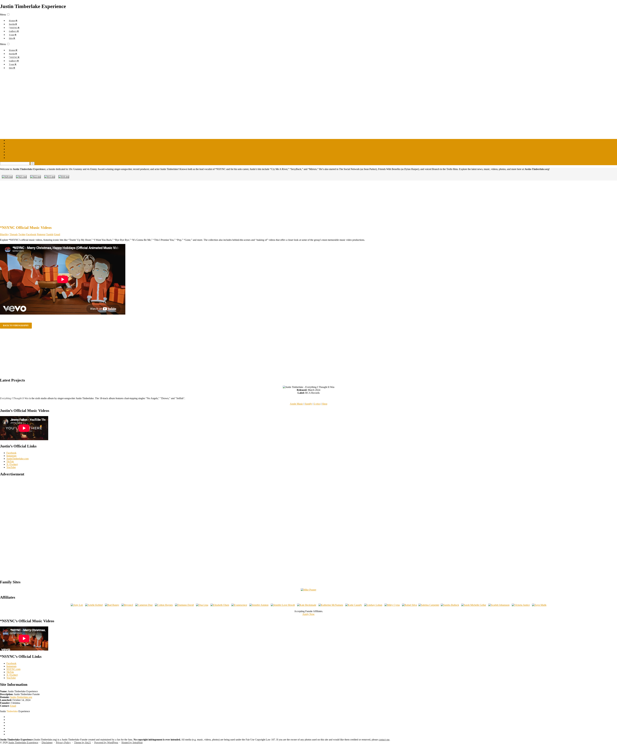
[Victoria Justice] (521, 605)
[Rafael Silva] (409, 605)
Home (12, 20)
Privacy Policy (63, 742)
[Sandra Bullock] (450, 605)
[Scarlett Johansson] (498, 605)
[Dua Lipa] (202, 605)
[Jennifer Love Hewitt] (283, 605)
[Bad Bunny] (112, 605)
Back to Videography (16, 325)
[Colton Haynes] (164, 605)
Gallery (13, 31)
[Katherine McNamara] (331, 605)
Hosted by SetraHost (132, 742)
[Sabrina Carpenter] (428, 605)
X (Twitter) (12, 464)
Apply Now (308, 614)
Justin (12, 24)
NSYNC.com (13, 669)
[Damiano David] (184, 605)
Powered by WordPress (106, 742)
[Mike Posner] (308, 589)
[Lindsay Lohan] (373, 605)
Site (11, 38)
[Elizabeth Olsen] (220, 605)
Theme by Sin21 (82, 742)
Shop (324, 403)
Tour (11, 34)
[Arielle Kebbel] (93, 605)
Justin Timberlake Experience (23, 742)
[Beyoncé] (127, 605)
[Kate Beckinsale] (306, 605)
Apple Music (296, 403)
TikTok (10, 461)
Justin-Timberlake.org (21, 697)
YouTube (11, 467)
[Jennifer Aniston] (259, 605)
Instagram (11, 455)
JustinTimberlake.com (17, 458)
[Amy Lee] (77, 605)
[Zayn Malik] (539, 605)
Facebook (11, 452)
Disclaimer (47, 742)
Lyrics (317, 403)
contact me (384, 739)
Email (13, 705)
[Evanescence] (239, 605)
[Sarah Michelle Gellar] (474, 605)
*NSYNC (13, 27)
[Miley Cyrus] (392, 605)
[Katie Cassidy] (353, 605)
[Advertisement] (308, 202)
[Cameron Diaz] (143, 605)
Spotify (308, 403)
